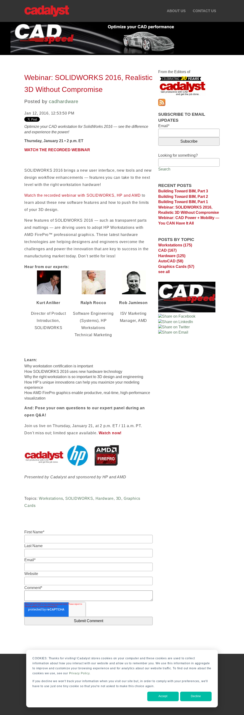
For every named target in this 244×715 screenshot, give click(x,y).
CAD (167, 250)
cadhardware (63, 101)
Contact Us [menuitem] (204, 11)
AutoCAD (170, 261)
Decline (196, 696)
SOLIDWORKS (79, 498)
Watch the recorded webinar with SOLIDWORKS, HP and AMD (82, 195)
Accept (162, 696)
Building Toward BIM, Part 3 (183, 191)
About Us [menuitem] (176, 11)
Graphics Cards (176, 267)
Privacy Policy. (80, 673)
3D (119, 498)
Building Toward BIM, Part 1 (183, 202)
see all (164, 272)
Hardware (105, 498)
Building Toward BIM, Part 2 (183, 197)
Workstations (51, 498)
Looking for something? (178, 155)
